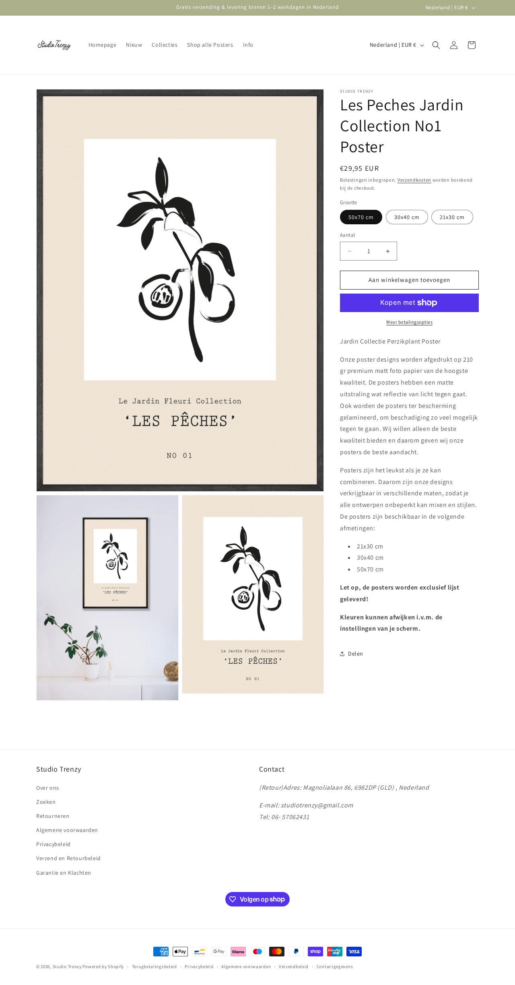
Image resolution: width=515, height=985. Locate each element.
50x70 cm (361, 217)
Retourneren (53, 815)
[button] (436, 45)
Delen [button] (355, 653)
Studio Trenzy (67, 966)
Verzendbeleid (294, 966)
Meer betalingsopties (409, 322)
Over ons (47, 787)
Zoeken (46, 801)
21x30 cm (452, 217)
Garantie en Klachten (63, 872)
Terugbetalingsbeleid (154, 966)
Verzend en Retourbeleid (68, 858)
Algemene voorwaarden (67, 830)
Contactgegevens (335, 966)
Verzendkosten (414, 180)
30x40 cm (407, 217)
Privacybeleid (53, 844)
